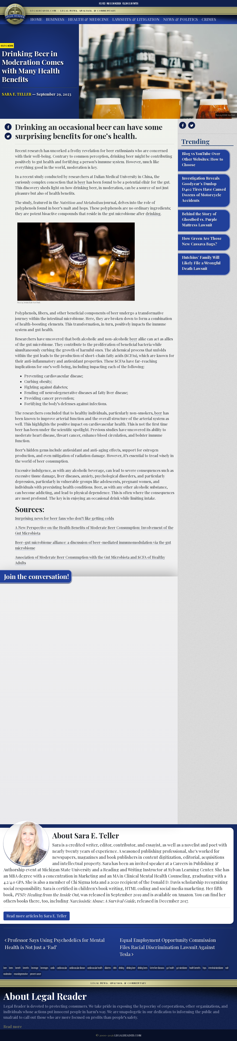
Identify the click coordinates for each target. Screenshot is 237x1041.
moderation (7, 974)
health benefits (194, 968)
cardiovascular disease (77, 968)
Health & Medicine (88, 19)
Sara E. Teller (16, 94)
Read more (12, 1026)
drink (114, 968)
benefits (26, 968)
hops (204, 968)
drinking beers (142, 968)
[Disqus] (88, 644)
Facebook (114, 3)
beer (81, 182)
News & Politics (180, 19)
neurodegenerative (21, 974)
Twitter (130, 3)
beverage (34, 968)
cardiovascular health (94, 968)
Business (55, 19)
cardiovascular (62, 968)
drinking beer (130, 968)
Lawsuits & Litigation (135, 19)
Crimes (209, 19)
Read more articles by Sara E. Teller (36, 915)
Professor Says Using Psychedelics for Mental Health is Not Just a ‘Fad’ (55, 943)
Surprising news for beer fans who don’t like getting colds (64, 518)
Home (36, 19)
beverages (44, 968)
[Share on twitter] (7, 136)
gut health (170, 968)
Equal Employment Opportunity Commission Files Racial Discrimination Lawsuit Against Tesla (168, 947)
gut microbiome (181, 968)
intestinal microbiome (216, 968)
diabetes (108, 968)
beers (11, 968)
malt (226, 968)
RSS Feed (102, 3)
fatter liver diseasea (157, 968)
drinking (153, 213)
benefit (18, 968)
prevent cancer (35, 974)
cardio (52, 968)
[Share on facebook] (7, 127)
